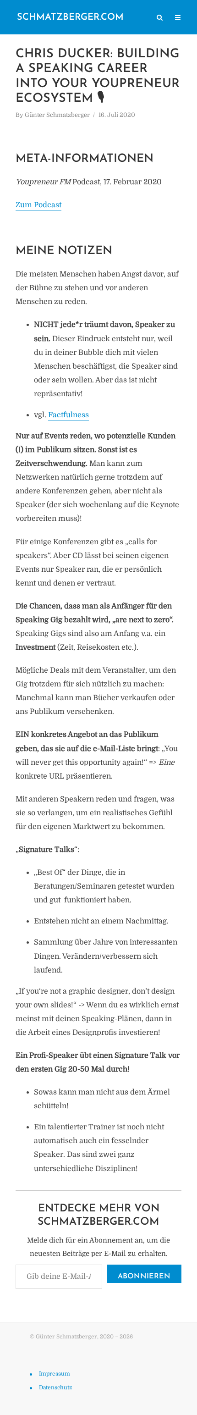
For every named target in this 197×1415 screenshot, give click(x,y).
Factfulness (68, 415)
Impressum (54, 1373)
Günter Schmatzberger (57, 114)
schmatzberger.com (70, 17)
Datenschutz (55, 1387)
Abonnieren (144, 1276)
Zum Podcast (38, 205)
